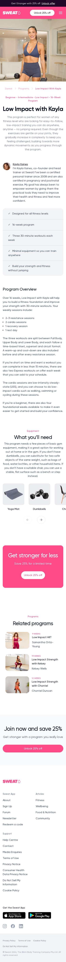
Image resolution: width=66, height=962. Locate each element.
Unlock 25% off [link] (33, 575)
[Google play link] (39, 915)
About (6, 800)
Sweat (8, 88)
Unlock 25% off (42, 12)
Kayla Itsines (20, 164)
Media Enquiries (12, 852)
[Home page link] (12, 12)
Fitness (40, 800)
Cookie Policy (11, 890)
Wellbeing (42, 806)
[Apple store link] (14, 915)
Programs (23, 88)
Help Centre (10, 839)
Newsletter (9, 818)
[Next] (41, 520)
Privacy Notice (11, 864)
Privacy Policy (9, 940)
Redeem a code (13, 824)
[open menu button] (60, 12)
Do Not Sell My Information (15, 946)
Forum (6, 812)
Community (43, 818)
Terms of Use (11, 858)
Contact (8, 846)
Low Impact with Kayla (48, 88)
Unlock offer (48, 3)
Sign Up (7, 806)
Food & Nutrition (46, 812)
